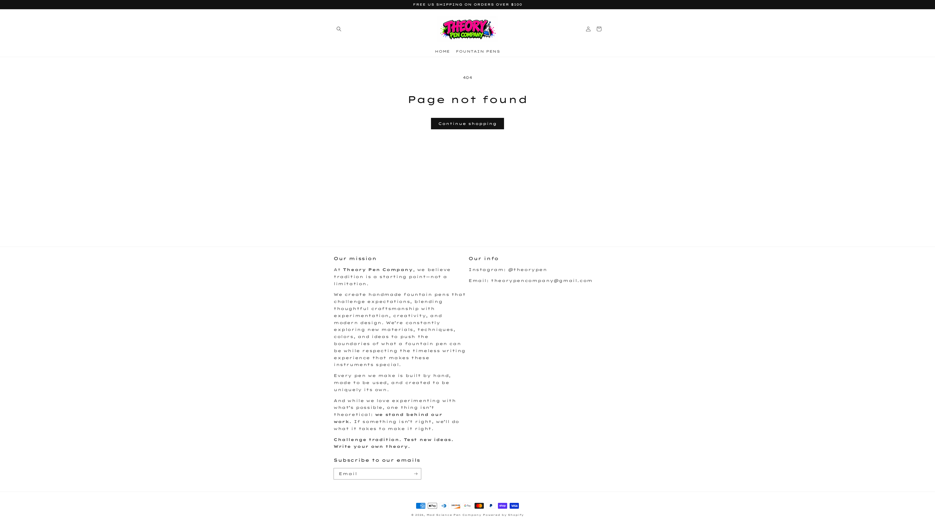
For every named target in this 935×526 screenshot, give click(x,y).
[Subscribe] (415, 473)
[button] (339, 29)
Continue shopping (467, 123)
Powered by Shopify (503, 515)
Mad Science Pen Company (454, 515)
